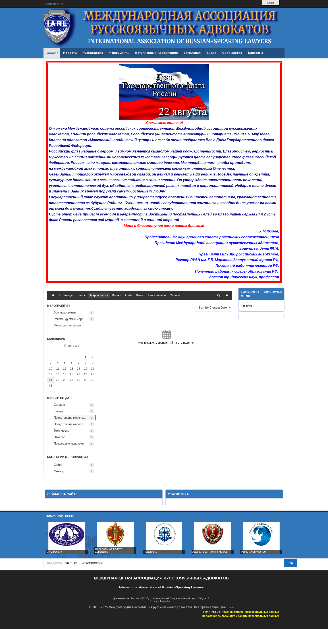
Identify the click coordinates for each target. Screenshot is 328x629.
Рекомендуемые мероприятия (74, 319)
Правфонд (150, 551)
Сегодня (59, 404)
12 (64, 368)
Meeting (59, 471)
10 (50, 368)
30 (92, 380)
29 (85, 380)
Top (290, 563)
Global (58, 464)
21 (78, 374)
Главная (71, 563)
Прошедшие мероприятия (71, 443)
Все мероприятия (65, 312)
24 (50, 380)
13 (71, 368)
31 (50, 385)
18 (57, 374)
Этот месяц (61, 430)
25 (57, 380)
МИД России (54, 551)
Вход (248, 305)
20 (71, 374)
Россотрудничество (253, 551)
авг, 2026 (72, 345)
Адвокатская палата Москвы (210, 551)
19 (64, 374)
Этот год (59, 437)
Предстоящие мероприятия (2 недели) (75, 424)
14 (78, 368)
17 (50, 374)
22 (85, 374)
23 (92, 374)
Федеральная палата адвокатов (108, 550)
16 (92, 368)
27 (71, 380)
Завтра (58, 411)
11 (57, 368)
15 (85, 368)
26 (64, 380)
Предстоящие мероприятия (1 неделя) (75, 417)
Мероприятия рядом (67, 325)
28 (78, 380)
